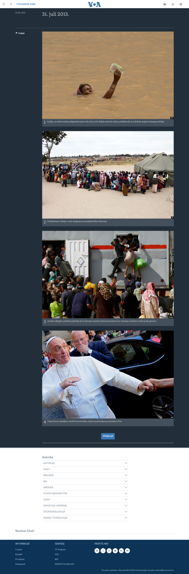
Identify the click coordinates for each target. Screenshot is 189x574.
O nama (18, 550)
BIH (56, 559)
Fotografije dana (26, 4)
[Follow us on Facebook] (96, 550)
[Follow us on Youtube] (115, 550)
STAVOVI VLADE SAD (64, 564)
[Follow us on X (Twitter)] (103, 550)
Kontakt (18, 554)
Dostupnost (20, 564)
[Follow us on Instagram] (109, 550)
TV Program (60, 550)
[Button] (20, 34)
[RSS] (121, 550)
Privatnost (19, 559)
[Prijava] (127, 550)
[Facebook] (181, 4)
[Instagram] (173, 4)
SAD (57, 554)
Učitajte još (108, 436)
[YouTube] (165, 4)
